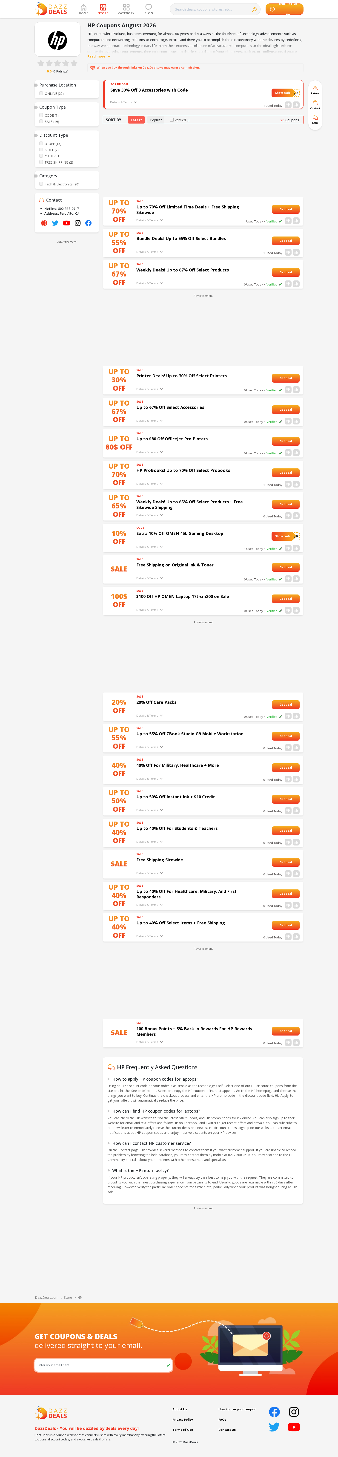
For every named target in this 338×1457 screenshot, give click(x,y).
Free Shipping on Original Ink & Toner (175, 565)
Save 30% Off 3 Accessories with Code (149, 90)
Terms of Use (182, 1430)
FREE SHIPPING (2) (59, 162)
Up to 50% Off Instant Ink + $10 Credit (175, 796)
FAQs (222, 1419)
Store (68, 1297)
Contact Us (227, 1430)
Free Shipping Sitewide (159, 860)
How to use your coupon (237, 1409)
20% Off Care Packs (156, 702)
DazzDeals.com (46, 1297)
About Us (179, 1409)
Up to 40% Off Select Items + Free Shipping (180, 923)
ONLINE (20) (54, 93)
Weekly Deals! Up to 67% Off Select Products (182, 270)
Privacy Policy (182, 1419)
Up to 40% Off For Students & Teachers (177, 828)
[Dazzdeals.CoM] (50, 1413)
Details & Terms (121, 102)
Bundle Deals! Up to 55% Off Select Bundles (181, 238)
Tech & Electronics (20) (62, 184)
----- (294, 209)
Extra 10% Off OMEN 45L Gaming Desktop (179, 533)
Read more (96, 56)
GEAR (293, 93)
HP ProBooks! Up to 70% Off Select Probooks (183, 470)
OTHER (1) (52, 156)
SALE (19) (52, 121)
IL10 (294, 536)
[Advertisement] (67, 314)
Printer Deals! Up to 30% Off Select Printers (181, 375)
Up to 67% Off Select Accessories (170, 407)
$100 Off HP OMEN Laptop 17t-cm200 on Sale (182, 596)
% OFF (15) (53, 143)
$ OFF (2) (52, 150)
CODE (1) (52, 115)
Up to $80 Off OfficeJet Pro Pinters (172, 438)
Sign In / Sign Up (288, 9)
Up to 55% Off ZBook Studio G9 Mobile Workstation (189, 733)
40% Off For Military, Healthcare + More (177, 765)
